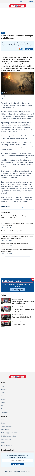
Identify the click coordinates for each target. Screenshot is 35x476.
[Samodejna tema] (21, 2)
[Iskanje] (25, 1)
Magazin (3, 402)
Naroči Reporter (18, 290)
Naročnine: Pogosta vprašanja (8, 436)
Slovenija (3, 392)
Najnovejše (4, 389)
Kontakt (3, 423)
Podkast (3, 409)
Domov (2, 386)
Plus (2, 405)
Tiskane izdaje (4, 412)
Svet (3, 32)
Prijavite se (16, 464)
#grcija (2, 208)
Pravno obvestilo (5, 429)
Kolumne (3, 399)
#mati (18, 208)
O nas (2, 420)
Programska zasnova (6, 426)
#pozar (6, 208)
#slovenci (10, 208)
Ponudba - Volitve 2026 (7, 446)
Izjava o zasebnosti (6, 439)
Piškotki (3, 442)
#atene (15, 208)
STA (3, 96)
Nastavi (28, 49)
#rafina (22, 208)
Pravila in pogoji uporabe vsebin (9, 433)
